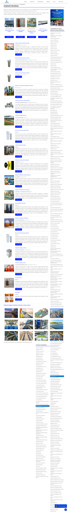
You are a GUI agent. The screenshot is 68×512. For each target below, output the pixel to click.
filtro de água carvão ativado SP (41, 383)
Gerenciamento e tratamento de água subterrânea (56, 99)
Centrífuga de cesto (53, 43)
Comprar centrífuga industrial (55, 71)
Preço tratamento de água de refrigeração (55, 108)
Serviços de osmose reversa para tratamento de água (55, 249)
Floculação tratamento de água (55, 96)
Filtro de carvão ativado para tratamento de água (55, 292)
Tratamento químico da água (55, 196)
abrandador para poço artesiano (55, 411)
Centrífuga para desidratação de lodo (56, 57)
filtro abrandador (53, 504)
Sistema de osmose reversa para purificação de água (55, 252)
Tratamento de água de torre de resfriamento (55, 173)
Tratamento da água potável (54, 147)
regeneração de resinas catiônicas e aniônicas (41, 438)
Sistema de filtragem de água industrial (56, 209)
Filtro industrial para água (54, 201)
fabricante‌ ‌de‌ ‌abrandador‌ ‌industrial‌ (56, 418)
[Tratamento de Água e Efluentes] (6, 3)
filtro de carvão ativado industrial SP (42, 394)
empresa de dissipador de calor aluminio (57, 479)
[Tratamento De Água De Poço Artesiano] (9, 199)
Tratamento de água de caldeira (55, 152)
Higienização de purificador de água (56, 219)
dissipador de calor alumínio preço (56, 440)
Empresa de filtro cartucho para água (56, 274)
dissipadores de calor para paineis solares (55, 474)
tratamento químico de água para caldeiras (55, 399)
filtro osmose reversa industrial (55, 358)
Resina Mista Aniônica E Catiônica (41, 468)
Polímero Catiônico (39, 420)
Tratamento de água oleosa (54, 182)
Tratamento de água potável (54, 191)
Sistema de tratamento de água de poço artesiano (56, 129)
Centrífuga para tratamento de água (56, 62)
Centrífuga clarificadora (54, 41)
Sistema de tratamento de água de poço (56, 126)
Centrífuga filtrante (53, 55)
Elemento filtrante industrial (55, 223)
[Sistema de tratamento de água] (26, 324)
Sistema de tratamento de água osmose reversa (56, 267)
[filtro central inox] (9, 286)
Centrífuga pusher (53, 65)
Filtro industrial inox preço (55, 233)
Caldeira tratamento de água (55, 38)
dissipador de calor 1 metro (54, 433)
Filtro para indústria (53, 238)
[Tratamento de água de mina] (9, 272)
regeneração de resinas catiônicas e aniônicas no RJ (41, 433)
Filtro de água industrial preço (55, 207)
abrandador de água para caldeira (56, 408)
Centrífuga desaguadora (54, 53)
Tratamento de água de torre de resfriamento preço (55, 176)
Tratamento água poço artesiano (55, 143)
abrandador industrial (54, 409)
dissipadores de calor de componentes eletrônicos (56, 469)
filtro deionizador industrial (41, 398)
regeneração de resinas (39, 435)
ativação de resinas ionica (40, 448)
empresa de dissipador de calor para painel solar (56, 484)
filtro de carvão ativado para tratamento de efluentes (55, 346)
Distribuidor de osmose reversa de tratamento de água (56, 262)
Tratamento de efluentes (40, 351)
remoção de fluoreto (39, 443)
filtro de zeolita (53, 351)
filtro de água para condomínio (41, 381)
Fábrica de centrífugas (54, 93)
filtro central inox (39, 378)
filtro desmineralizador (54, 354)
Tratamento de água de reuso (55, 171)
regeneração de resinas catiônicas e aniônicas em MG (41, 430)
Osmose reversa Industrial (40, 407)
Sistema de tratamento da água (55, 123)
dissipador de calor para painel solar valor (56, 455)
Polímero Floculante (39, 422)
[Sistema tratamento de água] (26, 313)
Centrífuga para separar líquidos (55, 58)
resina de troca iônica (39, 458)
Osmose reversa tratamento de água (56, 104)
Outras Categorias (41, 345)
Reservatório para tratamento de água (56, 115)
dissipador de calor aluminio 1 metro (56, 438)
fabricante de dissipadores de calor (56, 487)
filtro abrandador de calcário (41, 366)
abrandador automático (54, 406)
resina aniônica (38, 451)
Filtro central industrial (54, 226)
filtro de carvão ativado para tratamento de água (41, 387)
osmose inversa (52, 371)
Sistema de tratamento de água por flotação (56, 134)
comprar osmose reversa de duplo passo (56, 306)
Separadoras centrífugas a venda (55, 117)
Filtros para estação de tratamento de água (56, 211)
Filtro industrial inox (54, 231)
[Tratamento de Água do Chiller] (9, 257)
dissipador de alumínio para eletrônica (56, 430)
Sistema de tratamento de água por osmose (56, 269)
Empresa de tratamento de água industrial (55, 82)
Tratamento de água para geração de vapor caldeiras (56, 36)
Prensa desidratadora (53, 112)
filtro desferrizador (53, 353)
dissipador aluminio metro (54, 426)
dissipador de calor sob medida (55, 458)
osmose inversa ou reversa (54, 374)
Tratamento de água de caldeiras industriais (55, 33)
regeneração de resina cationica (41, 425)
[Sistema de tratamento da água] (11, 324)
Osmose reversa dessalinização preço (56, 264)
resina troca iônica (39, 473)
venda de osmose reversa (54, 401)
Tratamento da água (53, 145)
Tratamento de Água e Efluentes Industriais (55, 287)
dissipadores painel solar (54, 476)
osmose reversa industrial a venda (56, 384)
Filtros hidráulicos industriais (55, 240)
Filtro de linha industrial (54, 228)
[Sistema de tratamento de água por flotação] (56, 336)
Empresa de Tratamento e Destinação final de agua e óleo (56, 282)
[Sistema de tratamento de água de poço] (41, 324)
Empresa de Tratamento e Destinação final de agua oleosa (56, 279)
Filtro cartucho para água (54, 258)
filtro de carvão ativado (40, 385)
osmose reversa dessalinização (55, 379)
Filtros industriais (53, 241)
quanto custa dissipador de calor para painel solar (56, 500)
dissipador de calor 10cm (54, 435)
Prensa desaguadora (53, 110)
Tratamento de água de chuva (55, 158)
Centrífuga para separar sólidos (55, 60)
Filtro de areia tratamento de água (56, 94)
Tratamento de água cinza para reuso (56, 150)
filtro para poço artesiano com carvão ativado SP (42, 402)
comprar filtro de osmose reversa (56, 304)
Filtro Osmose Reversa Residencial (41, 396)
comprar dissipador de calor (55, 425)
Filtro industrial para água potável (56, 203)
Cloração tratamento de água (55, 67)
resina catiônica (38, 453)
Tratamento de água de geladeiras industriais (55, 162)
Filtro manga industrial (54, 236)
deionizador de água (39, 368)
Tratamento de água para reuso (55, 186)
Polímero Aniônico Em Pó (40, 418)
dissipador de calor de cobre (55, 443)
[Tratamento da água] (11, 313)
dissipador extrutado (53, 466)
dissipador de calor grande (54, 448)
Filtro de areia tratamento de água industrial (56, 217)
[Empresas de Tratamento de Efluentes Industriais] (9, 94)
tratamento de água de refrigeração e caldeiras (56, 394)
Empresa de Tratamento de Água (55, 289)
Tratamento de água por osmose (55, 187)
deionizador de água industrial (41, 373)
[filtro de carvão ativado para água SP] (9, 242)
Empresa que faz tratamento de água (56, 84)
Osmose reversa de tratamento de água (56, 102)
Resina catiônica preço (39, 455)
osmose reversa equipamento (55, 381)
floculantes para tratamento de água (56, 362)
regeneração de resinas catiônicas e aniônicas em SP (41, 428)
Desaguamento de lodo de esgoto (55, 75)
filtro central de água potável (41, 380)
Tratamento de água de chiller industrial (57, 156)
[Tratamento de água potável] (56, 324)
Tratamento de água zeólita (54, 194)
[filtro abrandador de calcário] (9, 212)
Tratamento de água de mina (54, 164)
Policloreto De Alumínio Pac (40, 415)
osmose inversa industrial (54, 372)
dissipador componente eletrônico (56, 428)
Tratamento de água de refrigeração (56, 169)
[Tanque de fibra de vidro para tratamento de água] (26, 336)
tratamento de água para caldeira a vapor (56, 396)
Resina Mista (38, 466)
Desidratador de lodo (53, 80)
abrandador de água (53, 423)
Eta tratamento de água (54, 91)
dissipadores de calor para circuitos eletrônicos (56, 471)
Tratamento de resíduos (40, 354)
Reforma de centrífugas (54, 113)
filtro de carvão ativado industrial (42, 389)
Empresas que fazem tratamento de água (56, 86)
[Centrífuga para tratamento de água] (41, 313)
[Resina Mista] (9, 301)
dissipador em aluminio (54, 464)
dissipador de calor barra (54, 442)
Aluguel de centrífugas (54, 40)
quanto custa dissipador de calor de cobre (56, 498)
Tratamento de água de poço (55, 166)
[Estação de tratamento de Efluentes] (9, 227)
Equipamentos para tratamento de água (56, 89)
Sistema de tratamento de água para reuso (56, 132)
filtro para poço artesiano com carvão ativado (56, 360)
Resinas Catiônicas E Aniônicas (41, 469)
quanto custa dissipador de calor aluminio (55, 495)
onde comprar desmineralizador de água (57, 369)
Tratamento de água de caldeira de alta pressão (56, 154)
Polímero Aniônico (39, 417)
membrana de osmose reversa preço (56, 367)
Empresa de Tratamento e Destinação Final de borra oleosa (56, 285)
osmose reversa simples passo (55, 388)
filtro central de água (39, 376)
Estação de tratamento (39, 347)
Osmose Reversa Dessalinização (41, 409)
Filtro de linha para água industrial (56, 213)
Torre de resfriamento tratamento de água (56, 141)
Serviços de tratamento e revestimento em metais (56, 294)
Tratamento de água (53, 148)
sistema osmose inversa (54, 391)
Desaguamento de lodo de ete (55, 78)
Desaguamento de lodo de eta (55, 76)
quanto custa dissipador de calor (55, 492)
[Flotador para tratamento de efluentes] (9, 169)
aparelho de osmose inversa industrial (56, 299)
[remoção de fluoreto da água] (9, 154)
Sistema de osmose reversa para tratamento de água (55, 297)
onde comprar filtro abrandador (55, 416)
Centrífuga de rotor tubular (55, 50)
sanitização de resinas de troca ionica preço (42, 477)
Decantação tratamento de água (55, 73)
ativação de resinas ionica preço (41, 446)
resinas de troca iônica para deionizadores (40, 461)
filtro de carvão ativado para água (56, 343)
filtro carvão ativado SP (40, 391)
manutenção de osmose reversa (55, 364)
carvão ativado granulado (54, 301)
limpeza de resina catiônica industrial (42, 404)
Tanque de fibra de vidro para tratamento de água (57, 139)
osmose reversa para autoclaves (55, 386)
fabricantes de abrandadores (55, 421)
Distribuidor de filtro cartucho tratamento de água (55, 277)
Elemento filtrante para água (55, 215)
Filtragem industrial (53, 224)
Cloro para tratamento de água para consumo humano (56, 69)
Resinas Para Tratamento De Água (41, 471)
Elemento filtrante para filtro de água (56, 221)
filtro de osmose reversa (54, 349)
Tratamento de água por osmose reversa (56, 189)
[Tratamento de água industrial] (9, 124)
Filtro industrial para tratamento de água (56, 205)
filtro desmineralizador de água (55, 356)
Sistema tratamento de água (54, 136)
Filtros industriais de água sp (55, 243)
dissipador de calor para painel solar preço (56, 452)
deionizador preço (39, 371)
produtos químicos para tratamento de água (42, 413)
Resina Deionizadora (39, 464)
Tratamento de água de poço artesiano (56, 167)
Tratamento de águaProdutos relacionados (57, 29)
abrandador (52, 404)
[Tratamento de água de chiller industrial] (9, 109)
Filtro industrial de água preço (55, 199)
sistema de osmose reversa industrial (56, 389)
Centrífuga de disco (53, 45)
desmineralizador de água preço (55, 318)
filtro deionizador (39, 399)
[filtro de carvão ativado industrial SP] (9, 139)
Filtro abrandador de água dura (41, 361)
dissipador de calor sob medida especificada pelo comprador (55, 461)
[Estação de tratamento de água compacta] (9, 184)
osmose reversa (52, 376)
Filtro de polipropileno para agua (56, 260)
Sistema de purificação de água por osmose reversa (56, 121)
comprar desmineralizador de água (56, 302)
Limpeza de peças (53, 245)
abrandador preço (39, 364)
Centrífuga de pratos (53, 48)
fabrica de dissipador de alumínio (55, 485)
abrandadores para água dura (55, 413)
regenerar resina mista (39, 441)
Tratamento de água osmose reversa (56, 184)
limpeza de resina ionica (40, 450)
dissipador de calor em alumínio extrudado (55, 446)
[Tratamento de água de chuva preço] (41, 336)
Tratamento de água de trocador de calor (56, 179)
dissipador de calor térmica (54, 463)
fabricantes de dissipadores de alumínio (56, 489)
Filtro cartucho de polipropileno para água (56, 256)
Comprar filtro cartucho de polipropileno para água (55, 272)
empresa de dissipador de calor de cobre (56, 481)
